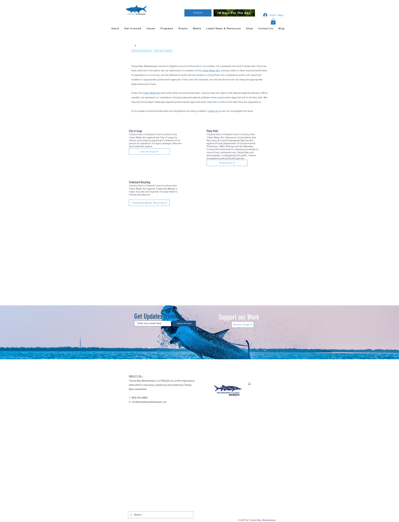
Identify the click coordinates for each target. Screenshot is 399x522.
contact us (212, 111)
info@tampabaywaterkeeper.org (149, 402)
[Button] (135, 46)
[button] (273, 21)
